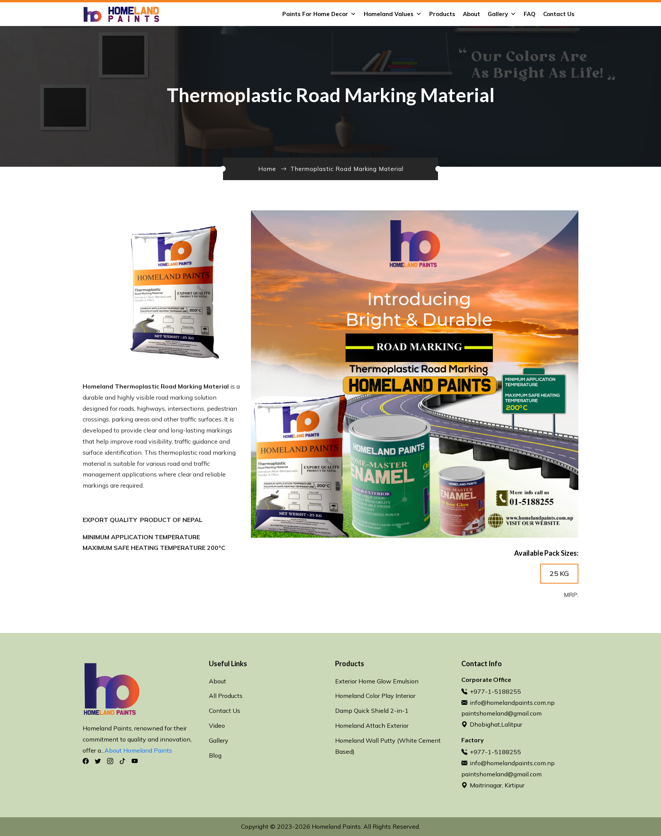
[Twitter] (98, 761)
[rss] (135, 761)
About (471, 14)
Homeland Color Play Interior (375, 695)
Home (267, 168)
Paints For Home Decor (315, 14)
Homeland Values (389, 14)
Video (217, 725)
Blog (215, 755)
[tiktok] (122, 761)
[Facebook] (86, 761)
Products (442, 14)
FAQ (530, 14)
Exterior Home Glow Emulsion (376, 681)
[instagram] (110, 761)
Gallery (498, 14)
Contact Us (559, 14)
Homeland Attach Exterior (372, 725)
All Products (226, 695)
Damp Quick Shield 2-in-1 (372, 710)
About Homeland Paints (138, 750)
